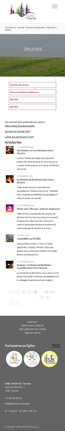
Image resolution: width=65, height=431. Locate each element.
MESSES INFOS (32, 332)
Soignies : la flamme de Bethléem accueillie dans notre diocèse (34, 266)
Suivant (58, 346)
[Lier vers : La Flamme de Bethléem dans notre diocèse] (10, 179)
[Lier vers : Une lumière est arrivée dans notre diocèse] (10, 150)
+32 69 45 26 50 (13, 398)
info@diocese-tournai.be (17, 403)
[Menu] (54, 6)
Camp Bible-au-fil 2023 (28, 238)
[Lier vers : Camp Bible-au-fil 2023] (10, 238)
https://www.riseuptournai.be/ (20, 125)
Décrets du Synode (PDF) (18, 131)
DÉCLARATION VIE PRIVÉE (32, 329)
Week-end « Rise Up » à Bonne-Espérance (38, 208)
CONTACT (32, 321)
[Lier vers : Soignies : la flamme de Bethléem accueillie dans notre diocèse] (10, 264)
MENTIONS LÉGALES (32, 325)
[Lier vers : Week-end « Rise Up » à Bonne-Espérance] (10, 208)
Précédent (54, 346)
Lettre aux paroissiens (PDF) (19, 136)
